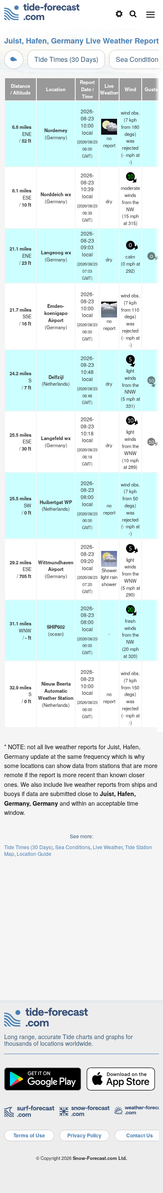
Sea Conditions (72, 846)
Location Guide (34, 853)
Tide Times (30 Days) (66, 59)
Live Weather (107, 846)
